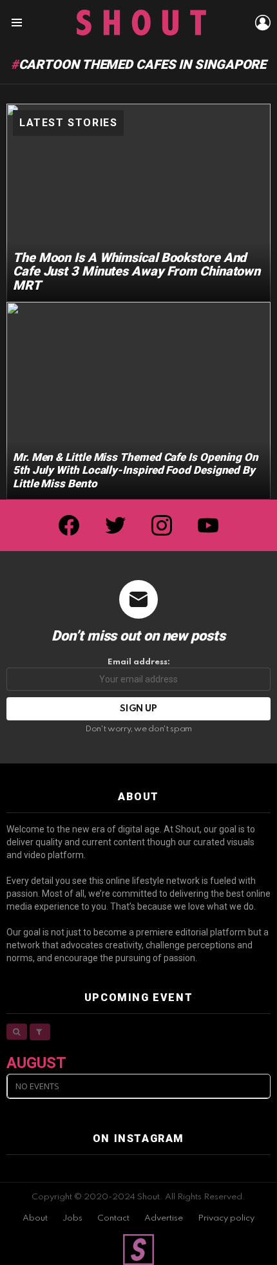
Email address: (139, 662)
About (35, 1218)
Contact (113, 1218)
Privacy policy (226, 1218)
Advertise (163, 1218)
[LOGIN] (263, 22)
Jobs (72, 1218)
